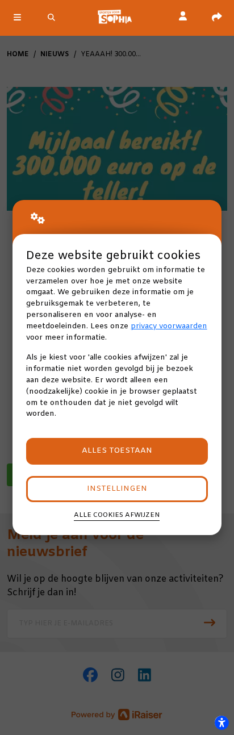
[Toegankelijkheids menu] (221, 722)
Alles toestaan (117, 451)
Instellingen (117, 489)
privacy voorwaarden (169, 326)
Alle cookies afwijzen (117, 515)
